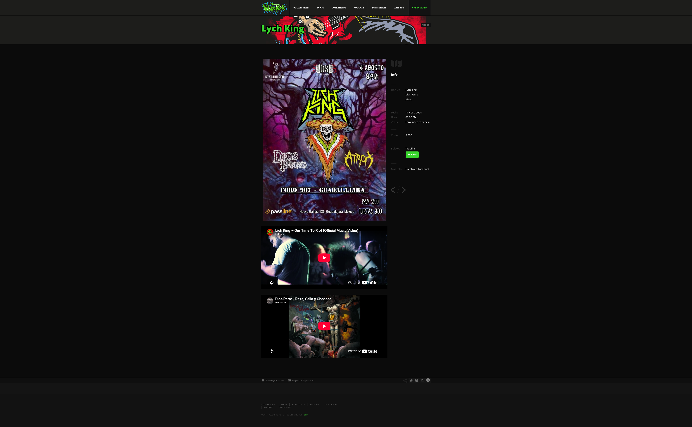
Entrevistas (379, 7)
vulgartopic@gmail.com (303, 380)
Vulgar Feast (301, 7)
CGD (306, 414)
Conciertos (339, 7)
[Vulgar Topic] (274, 9)
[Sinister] (403, 190)
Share (425, 25)
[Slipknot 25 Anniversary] (393, 190)
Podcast (359, 7)
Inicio (320, 7)
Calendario (419, 7)
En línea (412, 154)
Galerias (399, 7)
